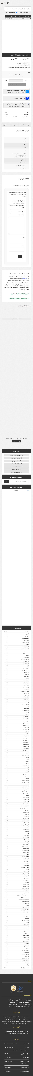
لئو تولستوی (26, 871)
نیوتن (27, 948)
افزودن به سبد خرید (16, 85)
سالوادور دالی (26, 774)
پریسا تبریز (26, 708)
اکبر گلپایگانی (26, 661)
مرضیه (27, 905)
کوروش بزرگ (26, 861)
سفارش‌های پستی (15, 464)
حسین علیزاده (26, 742)
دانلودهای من (15, 461)
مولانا (27, 922)
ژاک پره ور (27, 767)
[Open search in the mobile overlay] (16, 481)
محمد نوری (26, 893)
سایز (29, 72)
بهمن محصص (26, 687)
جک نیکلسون (26, 716)
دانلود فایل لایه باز (25, 968)
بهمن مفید (26, 689)
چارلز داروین (26, 727)
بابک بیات (26, 676)
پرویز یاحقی (26, 702)
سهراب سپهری (25, 780)
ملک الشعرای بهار (25, 910)
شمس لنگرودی (25, 791)
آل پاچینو (27, 634)
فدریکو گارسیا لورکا (25, 825)
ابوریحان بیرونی (25, 646)
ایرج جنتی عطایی (25, 670)
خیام (28, 753)
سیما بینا (27, 784)
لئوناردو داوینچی (25, 873)
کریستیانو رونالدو (25, 859)
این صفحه (24, 278)
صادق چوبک (26, 797)
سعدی (27, 778)
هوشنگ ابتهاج (25, 958)
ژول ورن (27, 772)
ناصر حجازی (26, 931)
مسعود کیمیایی (25, 907)
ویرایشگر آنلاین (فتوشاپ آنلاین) (19, 294)
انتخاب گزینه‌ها (16, 441)
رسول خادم (26, 757)
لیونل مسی (26, 878)
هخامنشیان (26, 952)
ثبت (20, 256)
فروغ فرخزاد (26, 840)
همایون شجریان (25, 954)
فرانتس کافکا (26, 827)
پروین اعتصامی (25, 704)
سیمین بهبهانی (25, 786)
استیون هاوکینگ (25, 659)
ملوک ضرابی (26, 912)
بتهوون (27, 678)
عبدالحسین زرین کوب (24, 808)
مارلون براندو (26, 880)
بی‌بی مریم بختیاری (25, 691)
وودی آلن (27, 963)
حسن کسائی (26, 738)
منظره (27, 914)
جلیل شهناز (26, 721)
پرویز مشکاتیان (25, 700)
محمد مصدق (26, 890)
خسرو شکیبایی (25, 750)
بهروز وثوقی (26, 685)
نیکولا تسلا (26, 943)
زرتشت (27, 761)
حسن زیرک (26, 736)
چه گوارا (27, 731)
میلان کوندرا (26, 924)
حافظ (28, 733)
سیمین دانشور (26, 789)
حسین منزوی (26, 744)
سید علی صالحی (25, 782)
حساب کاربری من (15, 458)
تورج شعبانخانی (25, 710)
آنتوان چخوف (26, 640)
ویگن (28, 965)
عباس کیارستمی (25, 801)
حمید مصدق (26, 746)
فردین (27, 833)
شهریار (27, 795)
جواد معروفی (26, 723)
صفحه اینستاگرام (15, 472)
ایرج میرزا (27, 674)
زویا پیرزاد (27, 763)
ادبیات (27, 655)
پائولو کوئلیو (26, 697)
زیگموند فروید (26, 765)
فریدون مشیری (8, 117)
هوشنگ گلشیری (25, 960)
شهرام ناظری (26, 793)
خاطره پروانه (26, 748)
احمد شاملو (26, 651)
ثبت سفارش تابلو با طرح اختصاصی (18, 298)
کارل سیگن (26, 854)
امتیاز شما (21, 207)
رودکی (27, 759)
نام (23, 237)
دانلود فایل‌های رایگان (15, 455)
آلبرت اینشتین (25, 638)
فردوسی (27, 831)
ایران (28, 666)
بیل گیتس (26, 695)
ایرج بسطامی (26, 668)
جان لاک (27, 712)
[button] (2, 3)
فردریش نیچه (26, 829)
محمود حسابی (26, 903)
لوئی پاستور (26, 876)
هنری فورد (26, 956)
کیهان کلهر (26, 865)
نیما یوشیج (26, 946)
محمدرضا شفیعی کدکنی (24, 899)
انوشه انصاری (26, 663)
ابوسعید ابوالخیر (25, 649)
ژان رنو (27, 770)
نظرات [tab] (13, 125)
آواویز (6, 112)
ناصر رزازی (27, 933)
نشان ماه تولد (26, 935)
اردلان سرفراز (26, 657)
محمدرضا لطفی (25, 901)
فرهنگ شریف (26, 837)
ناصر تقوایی (26, 929)
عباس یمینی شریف (24, 806)
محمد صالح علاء (25, 888)
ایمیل (22, 246)
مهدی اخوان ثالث (25, 916)
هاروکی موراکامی (25, 950)
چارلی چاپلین (26, 729)
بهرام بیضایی (26, 683)
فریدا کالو (27, 842)
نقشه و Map (26, 941)
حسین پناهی (26, 740)
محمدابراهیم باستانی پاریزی (23, 895)
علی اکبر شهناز (26, 812)
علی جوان (27, 814)
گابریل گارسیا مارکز (25, 867)
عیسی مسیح (26, 818)
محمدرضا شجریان (25, 897)
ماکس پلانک (26, 884)
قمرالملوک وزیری (25, 850)
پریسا (27, 706)
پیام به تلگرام (15, 469)
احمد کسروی (26, 653)
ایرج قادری (26, 672)
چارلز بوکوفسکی (25, 725)
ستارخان (27, 776)
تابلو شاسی (14, 117)
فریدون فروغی (26, 844)
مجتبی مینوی (26, 886)
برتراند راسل (26, 680)
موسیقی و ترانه (25, 920)
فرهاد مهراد (26, 835)
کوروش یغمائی (26, 863)
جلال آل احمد (26, 719)
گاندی (27, 869)
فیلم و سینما (26, 848)
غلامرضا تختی (26, 823)
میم (28, 927)
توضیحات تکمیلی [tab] (25, 125)
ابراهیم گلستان (25, 642)
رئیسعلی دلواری (25, 755)
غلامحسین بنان (25, 820)
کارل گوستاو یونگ (25, 856)
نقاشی (27, 939)
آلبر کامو (27, 636)
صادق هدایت (26, 799)
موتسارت (27, 918)
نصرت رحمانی (26, 937)
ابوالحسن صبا (26, 644)
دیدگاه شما (21, 215)
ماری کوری (27, 882)
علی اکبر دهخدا (25, 810)
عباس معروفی (26, 803)
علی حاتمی (26, 816)
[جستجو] (6, 9)
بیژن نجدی (26, 693)
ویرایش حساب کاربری (15, 467)
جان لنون (27, 714)
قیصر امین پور (26, 852)
